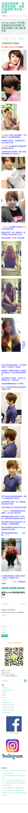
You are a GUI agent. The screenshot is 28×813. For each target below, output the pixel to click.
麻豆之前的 (23, 344)
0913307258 (5, 38)
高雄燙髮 (13, 588)
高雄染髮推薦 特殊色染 (7, 702)
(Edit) (2, 597)
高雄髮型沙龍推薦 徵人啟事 (8, 690)
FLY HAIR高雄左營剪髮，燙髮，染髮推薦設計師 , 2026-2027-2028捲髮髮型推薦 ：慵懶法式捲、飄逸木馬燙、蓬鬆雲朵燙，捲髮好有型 (14, 783)
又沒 (10, 137)
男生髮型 (4, 692)
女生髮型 (4, 697)
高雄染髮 (21, 588)
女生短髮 (21, 38)
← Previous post (5, 603)
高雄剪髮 (5, 588)
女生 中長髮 (4, 700)
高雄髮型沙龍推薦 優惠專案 (8, 707)
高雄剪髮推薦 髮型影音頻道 (8, 710)
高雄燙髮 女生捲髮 (6, 712)
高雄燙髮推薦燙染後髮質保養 (8, 705)
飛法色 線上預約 (5, 687)
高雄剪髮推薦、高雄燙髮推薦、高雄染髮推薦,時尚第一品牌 (13, 8)
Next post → (23, 603)
